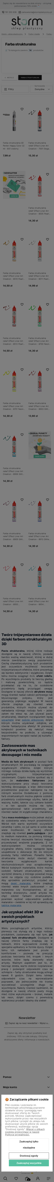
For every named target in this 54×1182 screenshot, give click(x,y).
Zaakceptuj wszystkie (28, 1163)
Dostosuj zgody (29, 1155)
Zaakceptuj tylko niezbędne (28, 1144)
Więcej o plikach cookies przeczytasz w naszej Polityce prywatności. (25, 1132)
